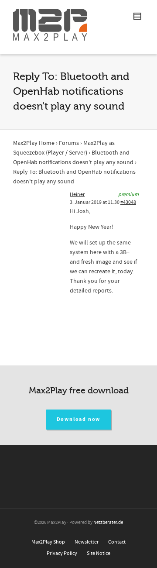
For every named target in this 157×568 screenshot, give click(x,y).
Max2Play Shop (48, 542)
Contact (117, 542)
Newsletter (87, 542)
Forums (69, 143)
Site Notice (98, 553)
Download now (79, 419)
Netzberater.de (108, 523)
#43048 (128, 202)
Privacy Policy (62, 553)
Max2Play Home (34, 143)
